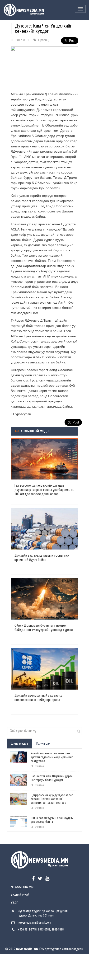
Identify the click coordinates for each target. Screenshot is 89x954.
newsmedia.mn (27, 949)
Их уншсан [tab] (43, 743)
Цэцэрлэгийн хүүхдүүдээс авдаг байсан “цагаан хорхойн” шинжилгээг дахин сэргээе (52, 798)
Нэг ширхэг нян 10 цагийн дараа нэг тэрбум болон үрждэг (52, 778)
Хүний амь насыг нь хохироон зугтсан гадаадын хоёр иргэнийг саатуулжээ (52, 757)
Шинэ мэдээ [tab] (19, 743)
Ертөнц (43, 40)
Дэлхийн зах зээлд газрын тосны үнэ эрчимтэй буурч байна (41, 557)
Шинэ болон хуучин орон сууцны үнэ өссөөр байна (52, 819)
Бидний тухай (20, 894)
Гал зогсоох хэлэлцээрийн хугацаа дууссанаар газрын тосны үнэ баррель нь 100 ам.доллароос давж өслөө (44, 489)
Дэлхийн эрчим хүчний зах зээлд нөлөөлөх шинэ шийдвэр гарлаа (38, 697)
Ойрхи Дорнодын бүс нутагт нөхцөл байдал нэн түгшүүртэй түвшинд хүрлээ (43, 627)
